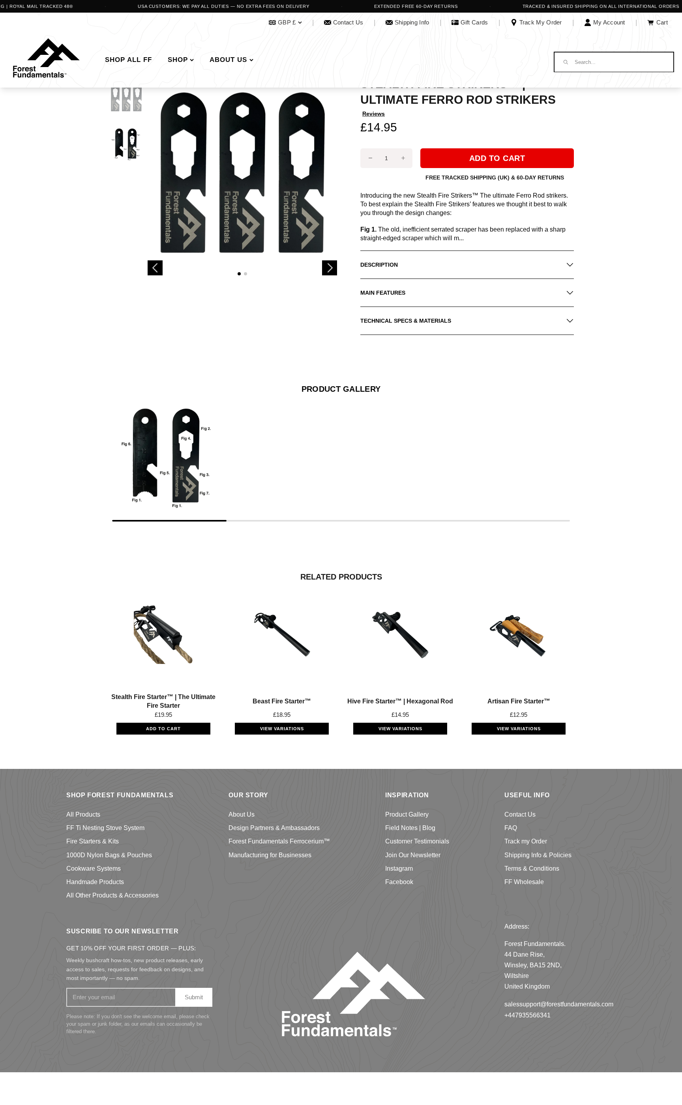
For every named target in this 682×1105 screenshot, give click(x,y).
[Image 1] (239, 273)
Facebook (399, 882)
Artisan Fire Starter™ (518, 701)
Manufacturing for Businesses (270, 855)
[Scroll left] (117, 457)
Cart (662, 22)
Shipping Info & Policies (537, 855)
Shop (178, 60)
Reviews (373, 113)
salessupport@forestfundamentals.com (558, 1004)
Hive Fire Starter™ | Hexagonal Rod (400, 701)
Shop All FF (128, 60)
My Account (609, 22)
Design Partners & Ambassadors (274, 828)
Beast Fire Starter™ (282, 701)
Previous (155, 267)
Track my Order (525, 841)
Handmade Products (95, 882)
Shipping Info (412, 22)
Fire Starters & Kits (92, 841)
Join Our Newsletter (412, 855)
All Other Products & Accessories (112, 895)
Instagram (399, 868)
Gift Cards (474, 22)
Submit (194, 997)
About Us (228, 60)
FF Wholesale (524, 882)
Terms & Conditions (531, 868)
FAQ (510, 828)
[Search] (565, 62)
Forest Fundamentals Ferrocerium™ (279, 841)
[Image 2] (245, 273)
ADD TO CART (163, 728)
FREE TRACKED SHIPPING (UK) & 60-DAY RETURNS (494, 177)
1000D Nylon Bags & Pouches (109, 855)
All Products (83, 814)
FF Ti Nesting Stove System (105, 828)
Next (329, 267)
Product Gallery (407, 814)
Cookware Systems (93, 868)
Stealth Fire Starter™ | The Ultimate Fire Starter (163, 701)
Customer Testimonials (417, 841)
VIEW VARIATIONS (282, 728)
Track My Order (540, 22)
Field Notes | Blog (410, 828)
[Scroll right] (565, 457)
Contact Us (348, 22)
